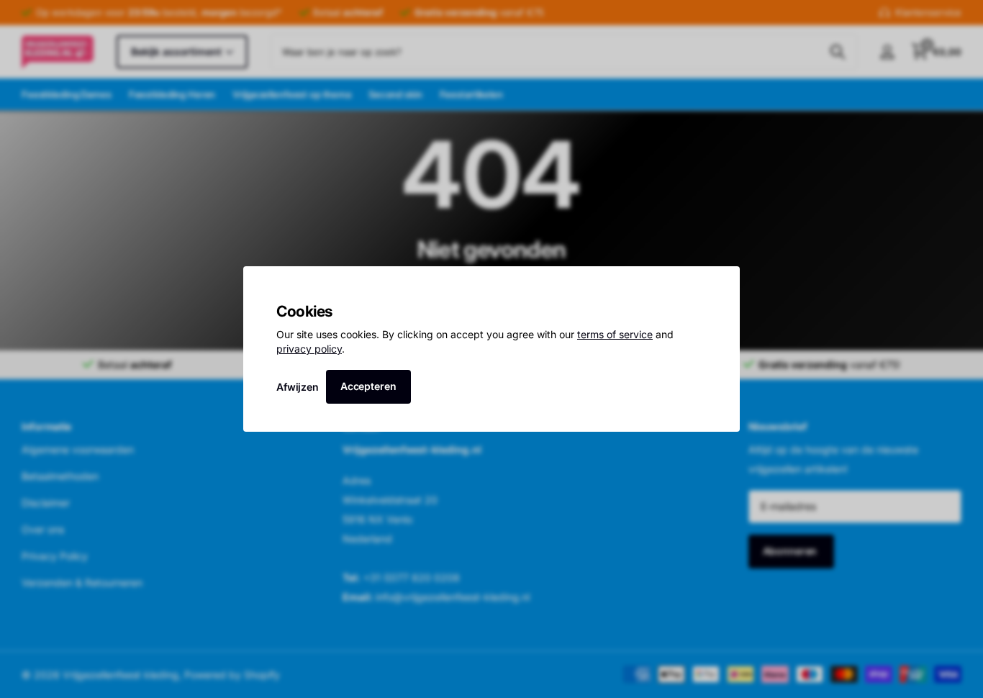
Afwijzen (297, 386)
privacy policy (309, 349)
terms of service (615, 334)
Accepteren (368, 386)
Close (724, 282)
